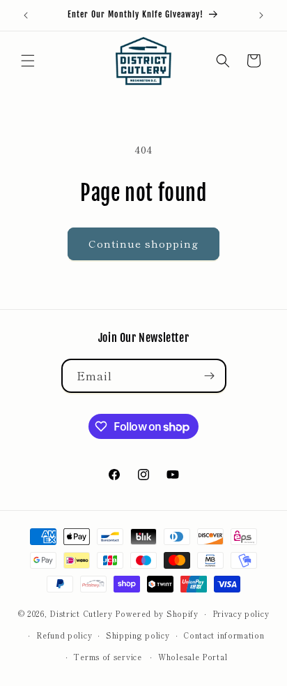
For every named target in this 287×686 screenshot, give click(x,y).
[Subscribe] (209, 376)
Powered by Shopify (157, 613)
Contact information (223, 635)
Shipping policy (138, 635)
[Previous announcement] (25, 15)
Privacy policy (241, 613)
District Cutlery (80, 613)
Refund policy (64, 635)
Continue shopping (143, 243)
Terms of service (107, 656)
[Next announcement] (261, 15)
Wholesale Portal (192, 656)
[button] (28, 60)
